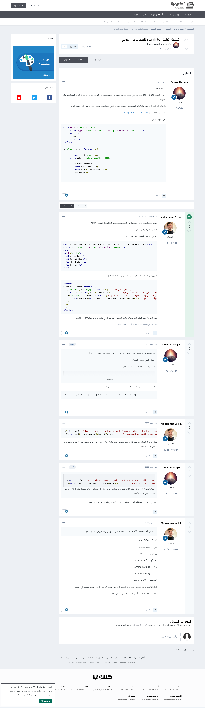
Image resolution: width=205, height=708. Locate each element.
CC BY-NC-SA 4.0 (106, 662)
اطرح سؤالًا (97, 60)
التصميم (131, 21)
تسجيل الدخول (35, 5)
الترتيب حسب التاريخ (67, 206)
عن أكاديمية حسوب (140, 657)
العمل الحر (164, 21)
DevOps (120, 21)
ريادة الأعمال (178, 21)
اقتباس (157, 195)
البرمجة (190, 21)
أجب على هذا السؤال (73, 60)
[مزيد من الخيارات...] (63, 82)
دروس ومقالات (174, 14)
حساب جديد (18, 5)
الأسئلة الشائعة (126, 657)
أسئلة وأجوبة (157, 14)
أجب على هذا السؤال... (168, 636)
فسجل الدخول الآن (139, 625)
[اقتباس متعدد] (164, 196)
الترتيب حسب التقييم (80, 206)
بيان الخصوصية (78, 657)
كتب (144, 14)
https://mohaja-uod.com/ (135, 113)
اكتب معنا (114, 657)
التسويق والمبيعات (147, 21)
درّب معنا (105, 657)
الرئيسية (188, 14)
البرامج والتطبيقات (105, 21)
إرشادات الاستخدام (93, 657)
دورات (135, 14)
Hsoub (78, 662)
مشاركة (85, 46)
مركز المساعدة (65, 657)
